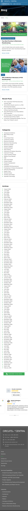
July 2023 (6, 250)
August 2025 (7, 209)
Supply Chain (7, 171)
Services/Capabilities (6, 470)
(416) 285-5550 (14, 434)
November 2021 (8, 281)
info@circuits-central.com (11, 442)
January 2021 (7, 297)
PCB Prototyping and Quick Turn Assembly (12, 475)
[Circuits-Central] (10, 1)
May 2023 (6, 254)
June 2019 (6, 327)
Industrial (4, 496)
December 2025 (8, 202)
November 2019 (8, 321)
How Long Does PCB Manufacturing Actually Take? (13, 102)
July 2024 (6, 230)
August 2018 (7, 344)
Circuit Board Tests (9, 137)
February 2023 (8, 259)
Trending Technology (9, 174)
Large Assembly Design (10, 154)
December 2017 (8, 357)
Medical (4, 498)
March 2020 (7, 314)
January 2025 (7, 220)
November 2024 (8, 224)
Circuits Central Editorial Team (17, 44)
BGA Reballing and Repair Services (11, 484)
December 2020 (8, 299)
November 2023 (8, 244)
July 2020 (6, 307)
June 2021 (6, 289)
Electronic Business (9, 141)
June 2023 (6, 252)
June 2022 (6, 271)
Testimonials (4, 463)
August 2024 (7, 229)
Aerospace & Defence (9, 132)
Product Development (9, 163)
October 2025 (7, 205)
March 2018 (7, 352)
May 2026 (6, 194)
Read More (5, 53)
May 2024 (6, 234)
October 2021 (7, 282)
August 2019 (7, 326)
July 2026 (6, 190)
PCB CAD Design (8, 159)
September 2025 (8, 207)
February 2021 (7, 296)
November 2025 (8, 204)
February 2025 (8, 219)
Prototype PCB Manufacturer (11, 166)
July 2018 (6, 346)
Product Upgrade (6, 479)
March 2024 (7, 237)
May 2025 (6, 214)
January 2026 (7, 200)
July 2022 (6, 269)
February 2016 (7, 367)
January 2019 (7, 336)
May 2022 (6, 272)
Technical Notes (8, 173)
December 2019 (8, 319)
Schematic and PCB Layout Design (10, 477)
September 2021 (8, 284)
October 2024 (7, 225)
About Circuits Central (6, 460)
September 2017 (8, 362)
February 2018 (7, 354)
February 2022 (8, 276)
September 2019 (8, 324)
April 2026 (6, 195)
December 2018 (8, 337)
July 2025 (6, 210)
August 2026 (7, 189)
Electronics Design (8, 144)
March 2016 (7, 366)
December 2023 (8, 242)
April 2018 (6, 351)
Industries (3, 489)
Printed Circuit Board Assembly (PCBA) (12, 472)
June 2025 (6, 212)
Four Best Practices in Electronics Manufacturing (12, 42)
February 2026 (8, 199)
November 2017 (8, 359)
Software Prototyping (9, 169)
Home (2, 17)
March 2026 (7, 197)
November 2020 (8, 301)
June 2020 (6, 309)
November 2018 (8, 339)
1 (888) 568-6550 (17, 3)
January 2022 (7, 277)
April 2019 (6, 331)
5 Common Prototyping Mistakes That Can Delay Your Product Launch (15, 119)
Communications (6, 491)
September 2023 (8, 247)
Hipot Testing (7, 149)
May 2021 (6, 291)
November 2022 (8, 262)
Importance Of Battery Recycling (12, 151)
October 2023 (7, 246)
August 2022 (7, 267)
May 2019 (6, 329)
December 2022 (8, 261)
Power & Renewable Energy (9, 503)
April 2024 (6, 235)
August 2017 (7, 364)
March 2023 (7, 257)
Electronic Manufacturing (8, 38)
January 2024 (7, 241)
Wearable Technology (9, 176)
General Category (8, 146)
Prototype (6, 164)
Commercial (5, 494)
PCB (3, 74)
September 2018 (8, 342)
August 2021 (7, 286)
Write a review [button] (16, 395)
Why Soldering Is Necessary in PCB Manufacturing (12, 78)
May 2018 (6, 349)
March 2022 (7, 274)
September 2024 (8, 227)
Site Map (3, 465)
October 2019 (7, 322)
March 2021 (7, 294)
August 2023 (7, 249)
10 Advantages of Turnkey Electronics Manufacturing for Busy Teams (13, 115)
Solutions (3, 453)
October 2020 (7, 302)
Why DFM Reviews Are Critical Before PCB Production (13, 112)
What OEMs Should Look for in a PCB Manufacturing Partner (13, 105)
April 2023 (6, 256)
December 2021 (8, 279)
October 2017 (7, 361)
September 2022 (8, 266)
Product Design (8, 161)
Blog (2, 456)
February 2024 (8, 239)
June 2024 (6, 232)
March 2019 (7, 332)
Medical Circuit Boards (9, 156)
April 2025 (6, 215)
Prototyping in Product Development (13, 168)
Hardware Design (8, 148)
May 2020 (6, 311)
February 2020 (8, 316)
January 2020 (7, 317)
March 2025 (7, 217)
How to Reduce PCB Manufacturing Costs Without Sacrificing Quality (14, 109)
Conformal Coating (9, 139)
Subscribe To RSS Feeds (15, 373)
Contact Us (5, 4)
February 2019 (7, 334)
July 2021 (6, 287)
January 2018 (7, 356)
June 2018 (6, 347)
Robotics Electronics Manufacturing (11, 505)
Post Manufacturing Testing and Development (13, 482)
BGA (5, 136)
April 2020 (6, 312)
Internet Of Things (8, 152)
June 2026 (6, 192)
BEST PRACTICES (8, 134)
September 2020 (8, 304)
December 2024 (8, 222)
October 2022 (7, 264)
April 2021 (6, 292)
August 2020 (7, 306)
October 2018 (7, 341)
